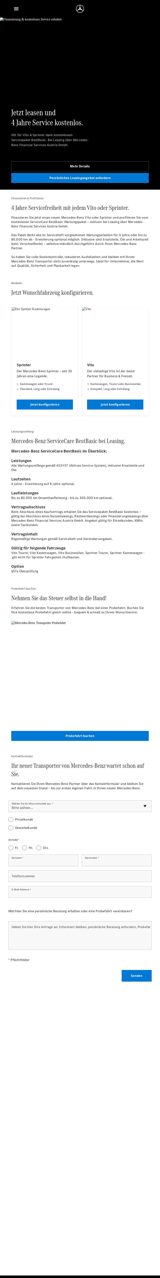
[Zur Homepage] (80, 9)
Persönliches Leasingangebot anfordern (80, 178)
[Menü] (16, 9)
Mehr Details (80, 166)
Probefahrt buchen (80, 736)
